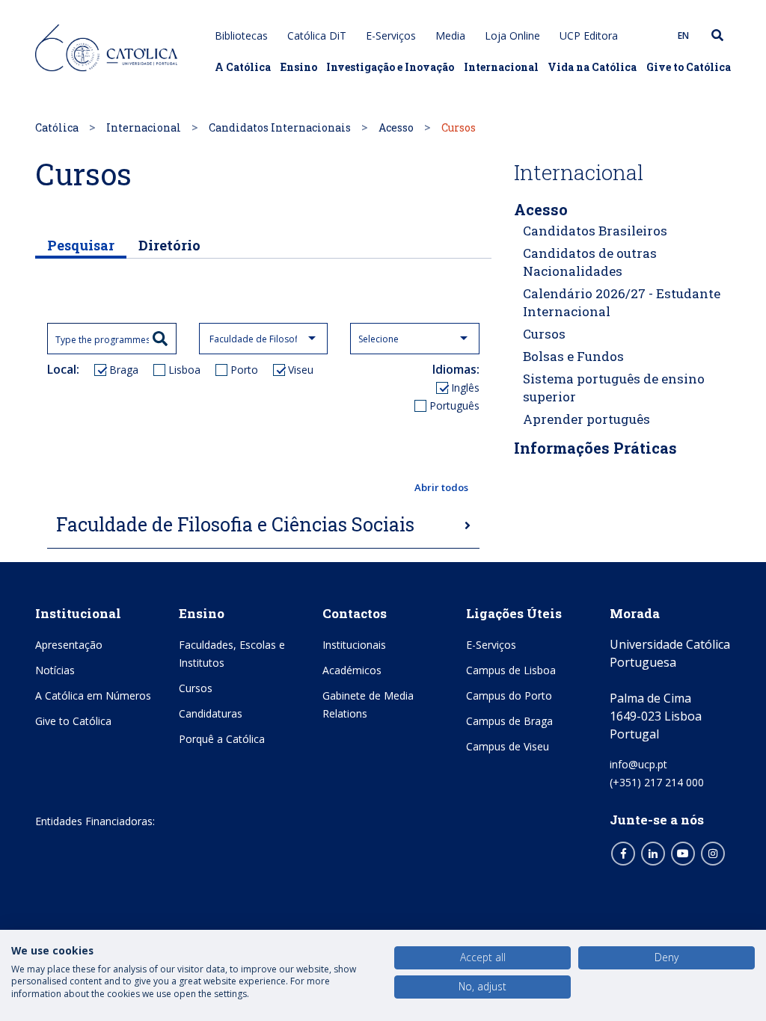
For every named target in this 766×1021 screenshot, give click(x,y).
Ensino (299, 67)
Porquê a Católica (222, 739)
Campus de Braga (509, 721)
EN (683, 35)
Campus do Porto (509, 695)
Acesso (396, 127)
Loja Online (512, 35)
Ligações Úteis (514, 613)
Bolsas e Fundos (573, 356)
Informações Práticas (595, 447)
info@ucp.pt (638, 764)
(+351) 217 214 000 (657, 782)
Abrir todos (441, 487)
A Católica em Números (93, 695)
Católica (57, 127)
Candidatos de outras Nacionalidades (590, 262)
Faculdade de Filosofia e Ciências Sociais (235, 524)
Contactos (354, 613)
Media (450, 35)
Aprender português (586, 419)
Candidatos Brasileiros (595, 230)
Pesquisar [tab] (80, 245)
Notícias (55, 670)
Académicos (352, 670)
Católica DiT (316, 35)
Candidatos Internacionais (280, 127)
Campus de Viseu (507, 746)
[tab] (263, 525)
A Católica (243, 67)
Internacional (501, 67)
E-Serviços (391, 35)
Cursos (544, 333)
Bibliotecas (241, 35)
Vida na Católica (592, 67)
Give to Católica (688, 67)
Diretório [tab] (169, 245)
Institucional (78, 613)
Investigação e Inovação (390, 67)
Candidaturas (210, 713)
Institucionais (354, 645)
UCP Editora (589, 35)
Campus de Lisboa (511, 670)
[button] (263, 488)
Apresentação (68, 645)
